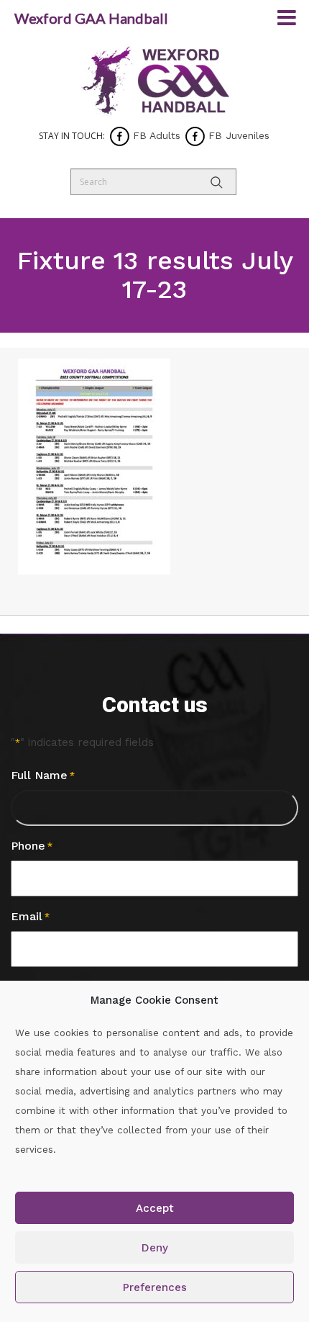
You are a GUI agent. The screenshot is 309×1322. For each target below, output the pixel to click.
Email (30, 916)
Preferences (155, 1287)
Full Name (43, 775)
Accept (155, 1208)
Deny (155, 1247)
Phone (31, 846)
